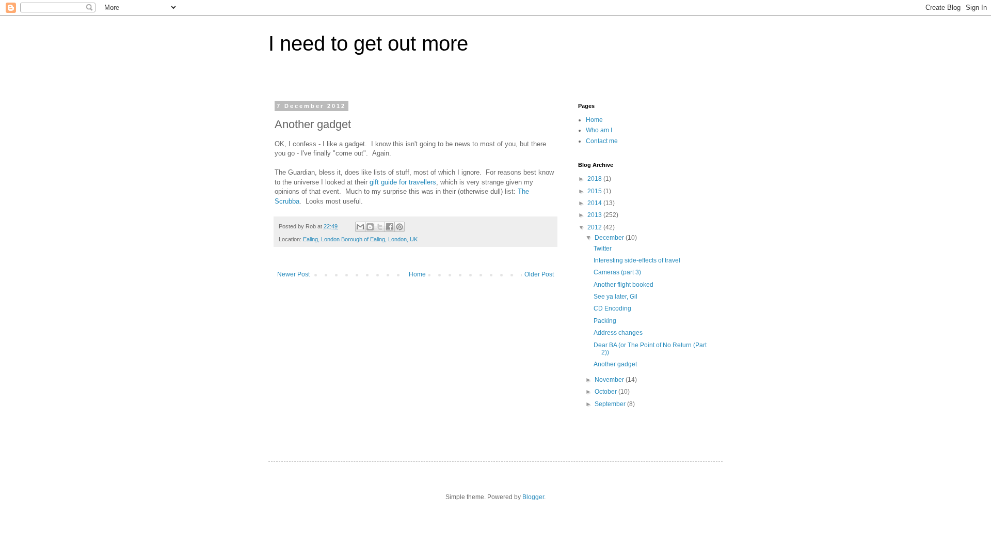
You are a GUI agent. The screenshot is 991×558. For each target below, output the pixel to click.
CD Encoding (612, 308)
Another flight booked (623, 284)
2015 (595, 191)
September (611, 404)
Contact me (602, 141)
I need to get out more (368, 43)
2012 (595, 227)
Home (417, 274)
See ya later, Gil (615, 296)
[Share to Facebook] (390, 227)
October (606, 391)
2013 (595, 215)
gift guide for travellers (403, 182)
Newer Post (293, 274)
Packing (605, 320)
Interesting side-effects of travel (637, 260)
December (610, 237)
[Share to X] (380, 227)
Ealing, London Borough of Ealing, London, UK (360, 239)
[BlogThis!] (370, 227)
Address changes (618, 332)
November (610, 379)
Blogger (533, 497)
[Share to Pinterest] (399, 227)
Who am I (599, 130)
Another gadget (615, 364)
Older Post (539, 274)
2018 (595, 178)
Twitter (603, 248)
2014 (595, 203)
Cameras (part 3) (617, 272)
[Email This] (360, 227)
